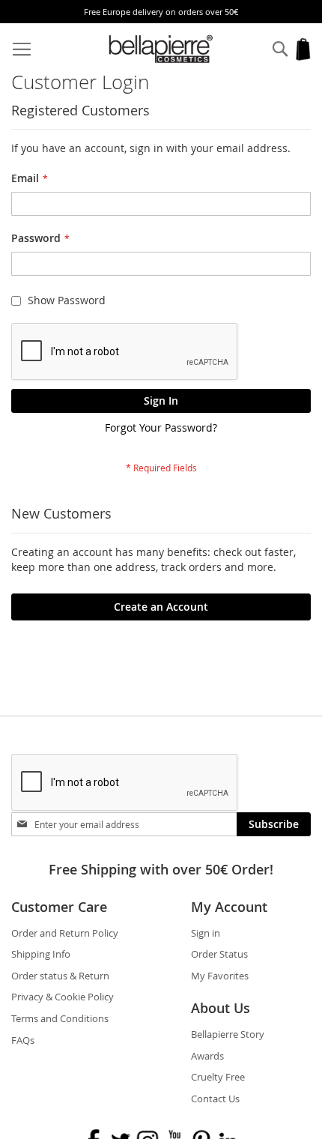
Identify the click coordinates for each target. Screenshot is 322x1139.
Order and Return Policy (64, 933)
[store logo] (161, 49)
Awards (207, 1056)
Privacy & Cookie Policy (62, 996)
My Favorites (220, 975)
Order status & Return (60, 975)
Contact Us (215, 1098)
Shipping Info (40, 954)
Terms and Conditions (60, 1018)
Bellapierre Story (227, 1034)
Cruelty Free (218, 1077)
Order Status (219, 954)
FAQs (22, 1040)
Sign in (205, 933)
